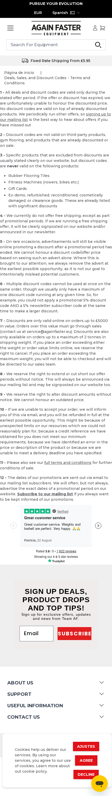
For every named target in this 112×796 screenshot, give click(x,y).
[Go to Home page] (56, 28)
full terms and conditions (67, 462)
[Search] (98, 45)
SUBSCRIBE (74, 633)
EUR (38, 12)
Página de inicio (19, 72)
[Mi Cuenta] (95, 28)
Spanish (60, 12)
